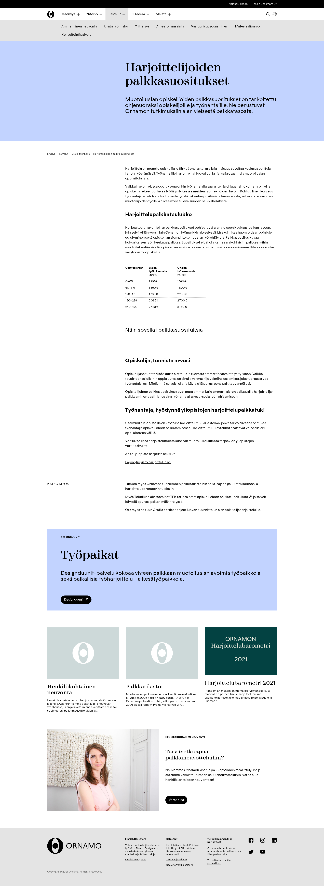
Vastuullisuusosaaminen (209, 26)
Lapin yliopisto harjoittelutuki (148, 462)
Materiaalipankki (248, 26)
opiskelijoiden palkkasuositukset (222, 497)
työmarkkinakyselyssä (198, 232)
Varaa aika (176, 800)
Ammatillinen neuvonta (79, 26)
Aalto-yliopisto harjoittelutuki (148, 454)
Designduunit (74, 599)
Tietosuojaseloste (176, 860)
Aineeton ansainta (170, 26)
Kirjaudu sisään (238, 4)
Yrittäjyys (142, 26)
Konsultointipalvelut (77, 34)
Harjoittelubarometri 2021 (240, 683)
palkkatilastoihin (194, 484)
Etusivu (51, 154)
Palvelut (115, 14)
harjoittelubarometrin (142, 489)
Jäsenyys (68, 14)
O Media (138, 14)
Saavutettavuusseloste (179, 865)
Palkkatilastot (144, 686)
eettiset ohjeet (175, 510)
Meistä (161, 14)
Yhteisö (92, 14)
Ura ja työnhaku (116, 26)
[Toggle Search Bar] (268, 14)
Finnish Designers (262, 4)
